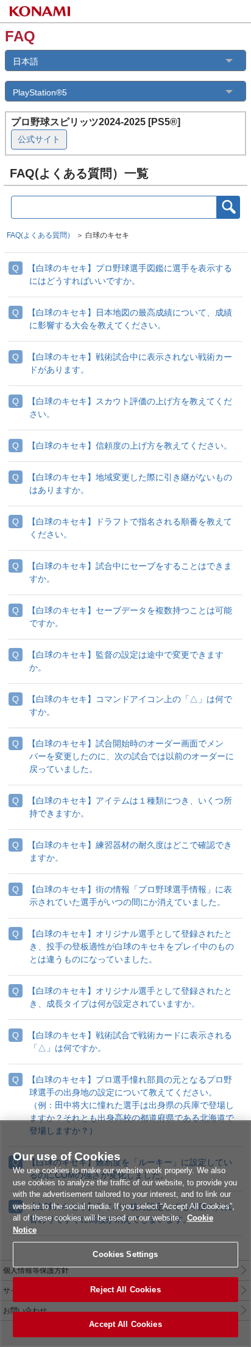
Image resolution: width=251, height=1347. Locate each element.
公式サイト (39, 139)
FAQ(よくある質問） (40, 235)
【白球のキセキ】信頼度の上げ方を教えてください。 (129, 445)
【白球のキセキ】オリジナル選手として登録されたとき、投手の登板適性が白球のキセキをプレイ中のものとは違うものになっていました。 (130, 946)
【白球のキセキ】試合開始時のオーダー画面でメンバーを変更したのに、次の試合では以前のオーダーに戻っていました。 (130, 756)
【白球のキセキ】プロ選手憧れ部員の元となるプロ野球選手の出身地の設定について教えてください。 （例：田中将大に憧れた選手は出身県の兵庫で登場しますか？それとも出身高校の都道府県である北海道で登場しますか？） (130, 1105)
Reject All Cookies (125, 1289)
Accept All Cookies (125, 1324)
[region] (125, 1233)
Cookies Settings (125, 1254)
